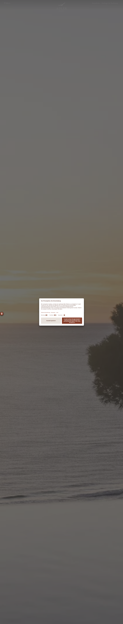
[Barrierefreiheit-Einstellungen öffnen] (1, 313)
